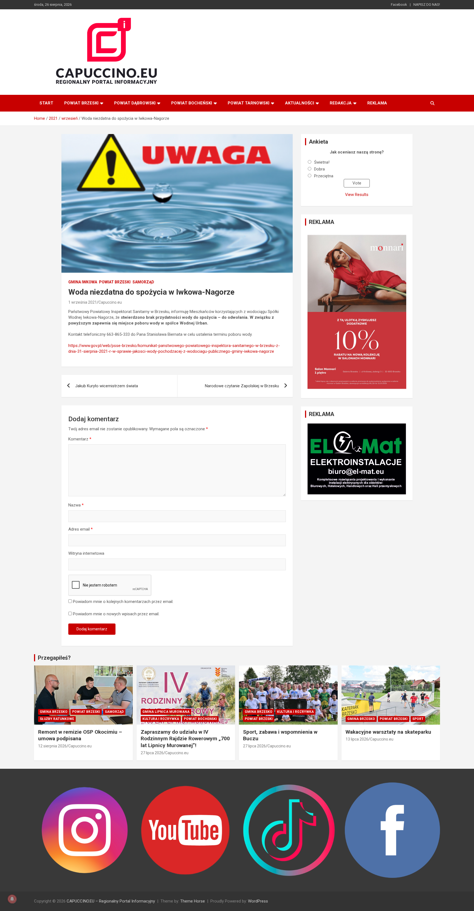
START (46, 103)
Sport (418, 719)
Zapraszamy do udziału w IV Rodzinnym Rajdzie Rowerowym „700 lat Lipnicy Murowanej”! (185, 738)
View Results (356, 194)
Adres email (80, 529)
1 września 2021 (82, 302)
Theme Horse (192, 901)
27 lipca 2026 (152, 753)
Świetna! (321, 162)
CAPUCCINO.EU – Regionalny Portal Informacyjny (111, 901)
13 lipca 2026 (357, 739)
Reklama (377, 103)
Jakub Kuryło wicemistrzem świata (106, 385)
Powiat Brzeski (81, 103)
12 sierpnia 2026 (52, 746)
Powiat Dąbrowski (135, 103)
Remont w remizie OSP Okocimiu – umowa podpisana (80, 735)
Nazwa (76, 505)
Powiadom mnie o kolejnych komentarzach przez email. (123, 601)
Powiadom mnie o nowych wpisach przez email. (116, 613)
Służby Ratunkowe (57, 719)
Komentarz (79, 439)
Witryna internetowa (86, 553)
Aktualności (299, 103)
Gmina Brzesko (53, 712)
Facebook (399, 4)
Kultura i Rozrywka (160, 719)
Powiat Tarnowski (248, 103)
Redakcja (341, 103)
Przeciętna (323, 175)
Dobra (319, 169)
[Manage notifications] (12, 899)
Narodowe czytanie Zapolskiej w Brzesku (242, 385)
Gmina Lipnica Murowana (166, 712)
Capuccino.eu (110, 302)
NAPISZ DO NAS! (426, 4)
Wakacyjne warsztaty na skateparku (388, 732)
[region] (356, 312)
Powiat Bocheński (191, 103)
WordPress (258, 901)
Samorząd (143, 282)
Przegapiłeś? (54, 657)
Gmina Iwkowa (82, 282)
